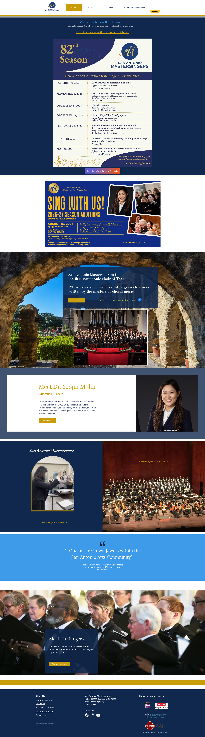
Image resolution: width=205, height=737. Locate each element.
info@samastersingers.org (94, 702)
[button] (155, 11)
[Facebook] (139, 300)
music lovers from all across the (64, 649)
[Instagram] (92, 715)
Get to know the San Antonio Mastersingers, (69, 646)
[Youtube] (98, 715)
